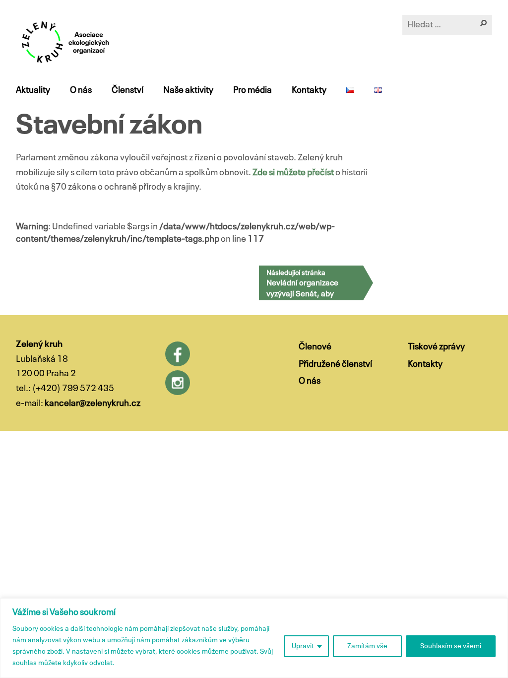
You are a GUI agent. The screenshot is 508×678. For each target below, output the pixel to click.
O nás (81, 90)
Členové (315, 346)
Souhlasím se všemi (450, 646)
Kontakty (309, 90)
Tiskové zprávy (436, 346)
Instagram (177, 382)
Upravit (303, 646)
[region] (254, 638)
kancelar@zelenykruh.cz (92, 403)
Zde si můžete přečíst (293, 172)
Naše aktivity (188, 90)
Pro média (252, 90)
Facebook (177, 353)
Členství (127, 90)
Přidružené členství (335, 364)
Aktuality (33, 90)
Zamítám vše (367, 646)
